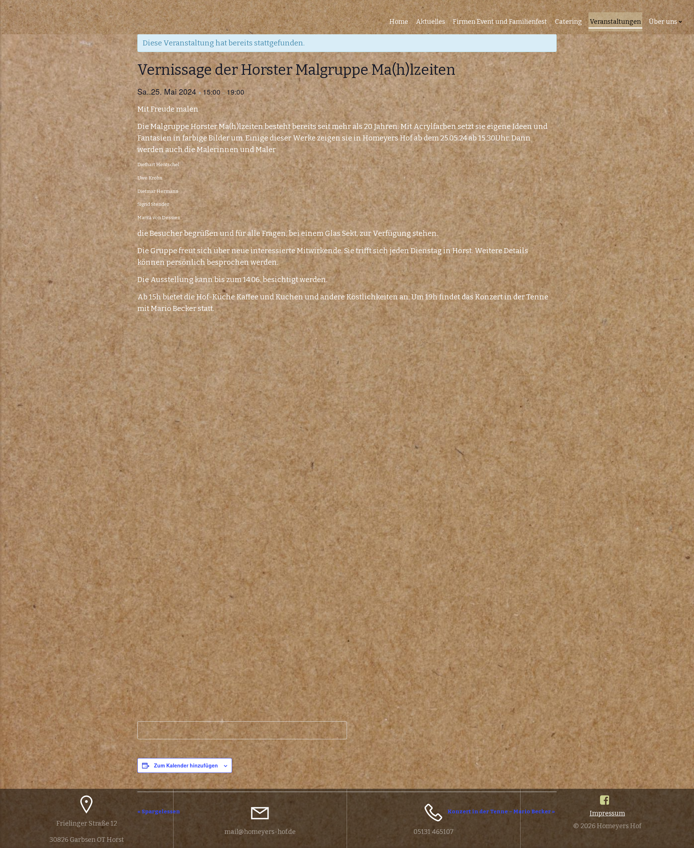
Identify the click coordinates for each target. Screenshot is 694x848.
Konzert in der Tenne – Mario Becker (501, 811)
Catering (568, 22)
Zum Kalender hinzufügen (186, 765)
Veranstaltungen (615, 22)
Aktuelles (430, 22)
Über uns (663, 22)
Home (398, 22)
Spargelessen (158, 811)
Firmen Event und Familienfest (500, 22)
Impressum (607, 813)
